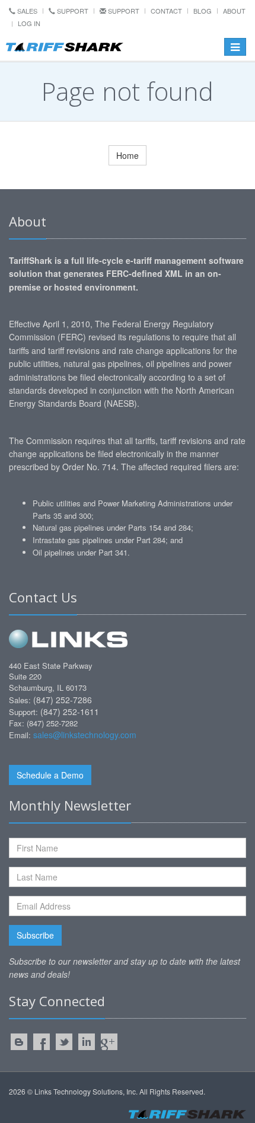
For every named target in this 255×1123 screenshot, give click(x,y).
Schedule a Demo (50, 775)
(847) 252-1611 (69, 711)
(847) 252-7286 (62, 700)
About (234, 10)
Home (127, 155)
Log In (29, 23)
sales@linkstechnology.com (84, 735)
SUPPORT (71, 10)
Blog (202, 10)
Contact (166, 10)
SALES (26, 10)
